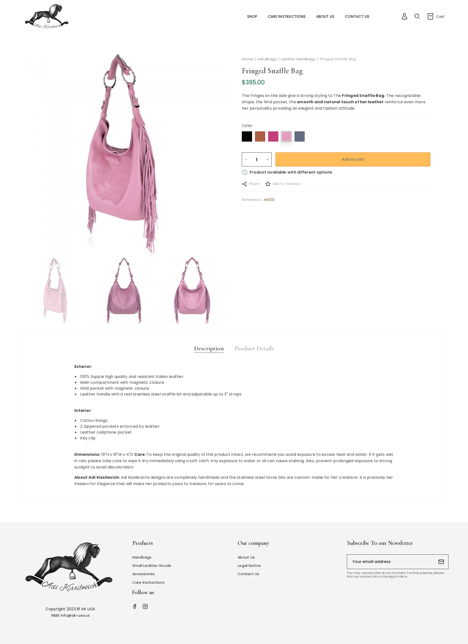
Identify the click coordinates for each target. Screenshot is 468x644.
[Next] (212, 154)
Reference (251, 199)
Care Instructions (148, 582)
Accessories (143, 573)
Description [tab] (209, 348)
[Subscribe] (441, 561)
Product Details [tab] (254, 348)
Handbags (142, 557)
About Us (246, 557)
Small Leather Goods (151, 565)
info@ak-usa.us (75, 615)
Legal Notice (249, 565)
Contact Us (248, 573)
